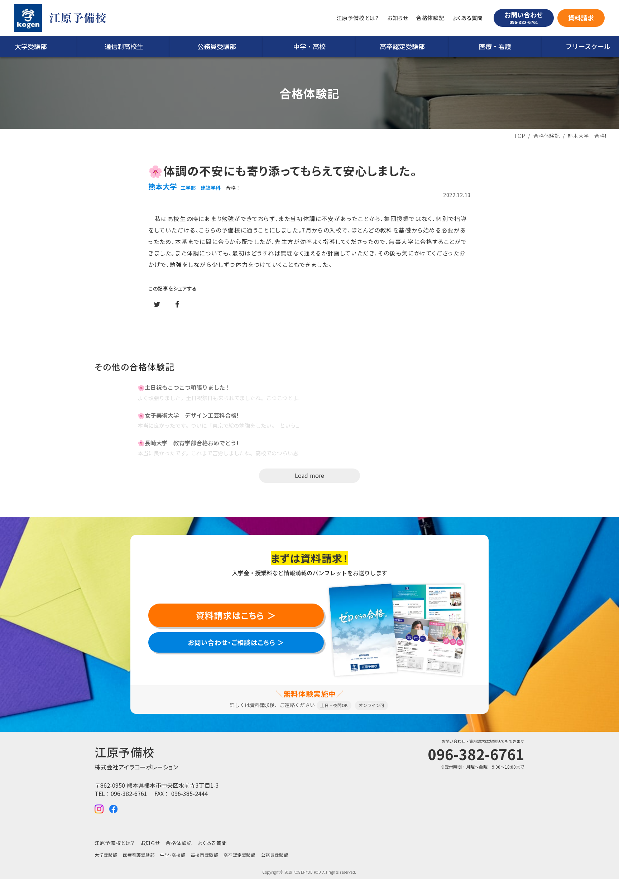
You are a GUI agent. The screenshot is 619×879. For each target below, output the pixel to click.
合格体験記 (546, 135)
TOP (519, 135)
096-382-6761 (129, 793)
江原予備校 (77, 18)
